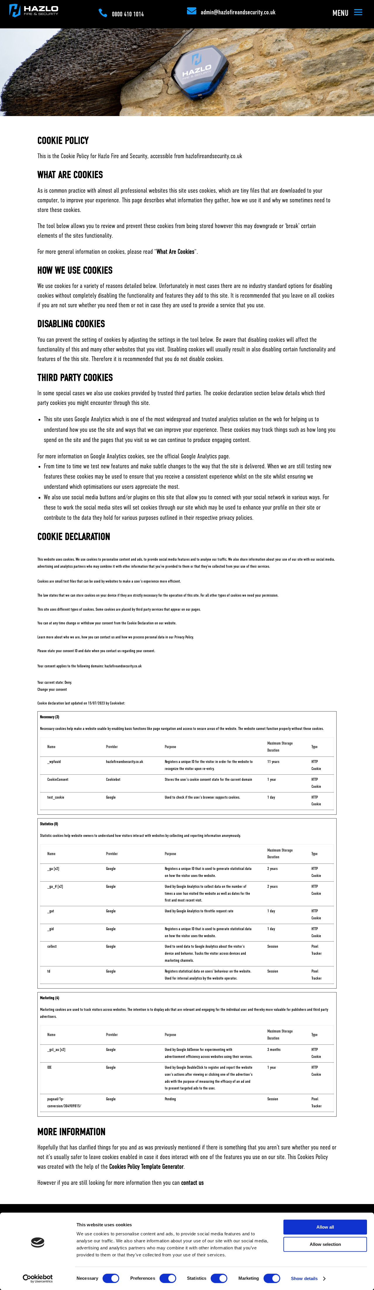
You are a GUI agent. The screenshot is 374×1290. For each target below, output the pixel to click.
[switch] (168, 1278)
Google (111, 797)
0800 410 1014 (128, 14)
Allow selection (325, 1244)
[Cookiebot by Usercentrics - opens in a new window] (37, 1278)
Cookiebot (117, 703)
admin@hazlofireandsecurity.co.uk (238, 12)
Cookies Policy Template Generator (146, 1167)
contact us (192, 1183)
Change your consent (52, 690)
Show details (304, 1278)
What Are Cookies (175, 252)
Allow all (325, 1227)
